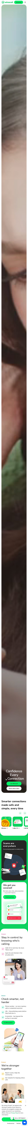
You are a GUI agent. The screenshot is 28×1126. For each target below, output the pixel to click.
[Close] (25, 1105)
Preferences (10, 1123)
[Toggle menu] (25, 2)
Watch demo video (14, 788)
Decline (19, 1123)
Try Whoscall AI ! (8, 1022)
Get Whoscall (14, 783)
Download (18, 2)
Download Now (9, 897)
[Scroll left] (20, 813)
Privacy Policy (14, 1113)
